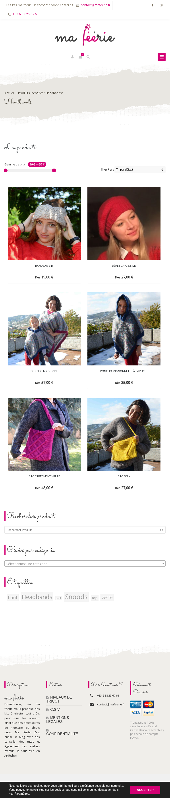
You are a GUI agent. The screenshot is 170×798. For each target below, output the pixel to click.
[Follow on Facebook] (152, 5)
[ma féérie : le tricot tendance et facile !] (85, 35)
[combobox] (85, 563)
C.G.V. (55, 709)
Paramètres (21, 793)
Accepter (145, 790)
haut (12, 597)
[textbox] (85, 564)
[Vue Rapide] (55, 276)
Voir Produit (40, 276)
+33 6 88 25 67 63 (26, 14)
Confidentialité (62, 734)
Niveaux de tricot (59, 699)
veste (107, 597)
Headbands (37, 597)
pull (58, 598)
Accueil (9, 93)
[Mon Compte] (72, 57)
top (94, 597)
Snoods (76, 596)
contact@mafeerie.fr (95, 5)
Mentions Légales (57, 720)
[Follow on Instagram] (161, 5)
